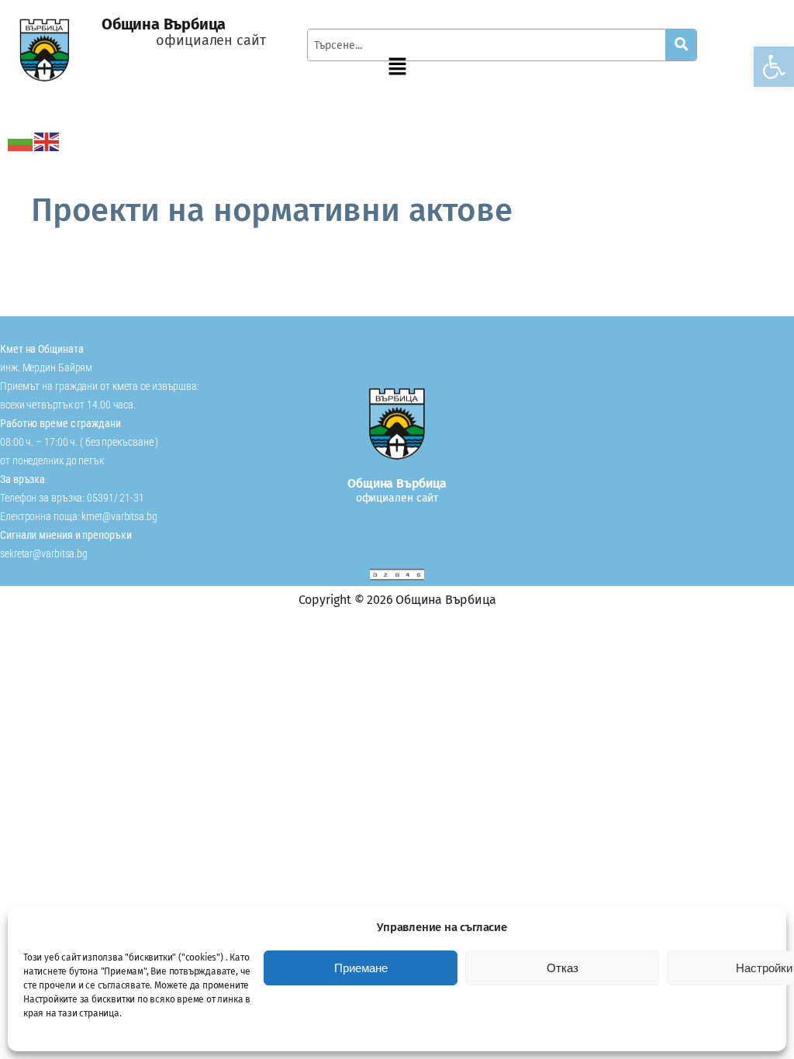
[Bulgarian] (21, 140)
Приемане (361, 967)
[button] (774, 67)
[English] (47, 140)
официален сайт (211, 40)
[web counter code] (397, 574)
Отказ (562, 967)
